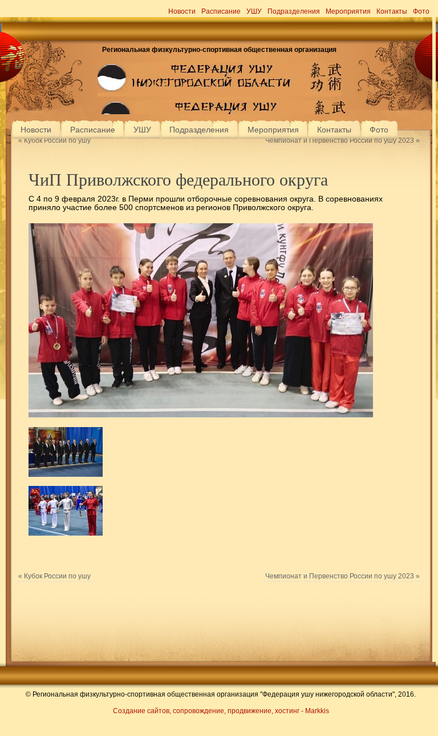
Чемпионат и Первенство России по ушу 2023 (342, 140)
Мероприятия (348, 11)
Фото (421, 11)
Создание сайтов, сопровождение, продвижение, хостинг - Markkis (221, 711)
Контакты (391, 11)
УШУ (254, 11)
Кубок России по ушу (54, 140)
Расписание (221, 11)
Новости (182, 11)
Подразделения (293, 11)
